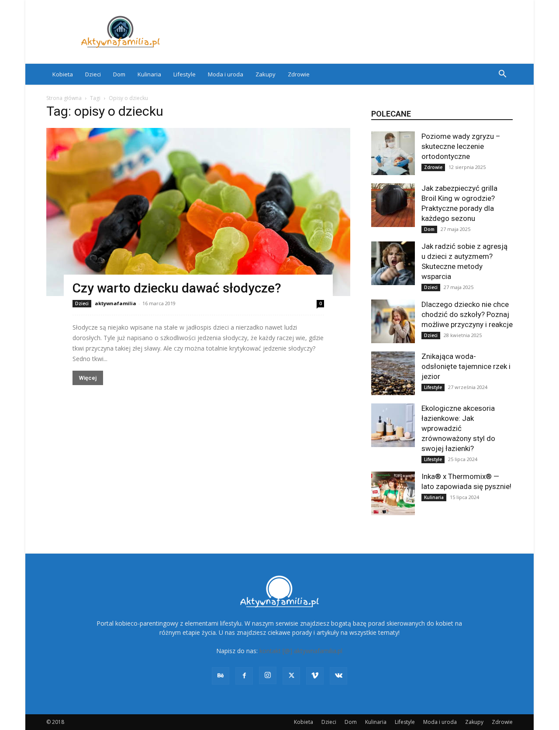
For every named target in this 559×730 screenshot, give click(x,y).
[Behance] (220, 676)
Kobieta (62, 74)
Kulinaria (149, 74)
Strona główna (64, 98)
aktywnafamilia (115, 303)
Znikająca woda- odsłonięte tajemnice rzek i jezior (466, 366)
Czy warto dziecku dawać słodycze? (176, 288)
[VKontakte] (338, 676)
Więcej (88, 378)
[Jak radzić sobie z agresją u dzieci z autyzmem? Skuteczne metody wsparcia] (393, 263)
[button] (502, 75)
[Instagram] (267, 675)
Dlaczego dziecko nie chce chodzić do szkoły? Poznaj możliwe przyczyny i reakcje (467, 314)
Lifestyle (184, 74)
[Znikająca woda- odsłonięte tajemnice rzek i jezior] (393, 373)
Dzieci (93, 74)
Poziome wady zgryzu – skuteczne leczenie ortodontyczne (460, 146)
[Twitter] (291, 676)
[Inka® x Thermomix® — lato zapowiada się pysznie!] (393, 493)
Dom (119, 74)
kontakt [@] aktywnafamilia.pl (300, 651)
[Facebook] (244, 676)
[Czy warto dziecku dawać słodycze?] (198, 212)
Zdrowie (299, 74)
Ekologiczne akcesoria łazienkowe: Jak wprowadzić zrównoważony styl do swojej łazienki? (458, 428)
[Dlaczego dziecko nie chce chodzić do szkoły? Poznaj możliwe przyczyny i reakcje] (393, 321)
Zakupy (265, 74)
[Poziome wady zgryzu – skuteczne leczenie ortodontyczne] (393, 153)
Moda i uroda (225, 74)
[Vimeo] (315, 676)
